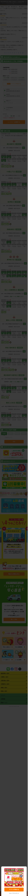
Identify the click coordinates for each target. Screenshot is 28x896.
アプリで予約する (14, 889)
